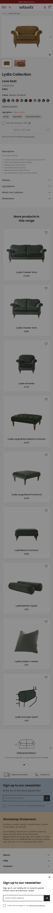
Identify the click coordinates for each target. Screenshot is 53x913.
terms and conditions (37, 905)
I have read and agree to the (26, 905)
